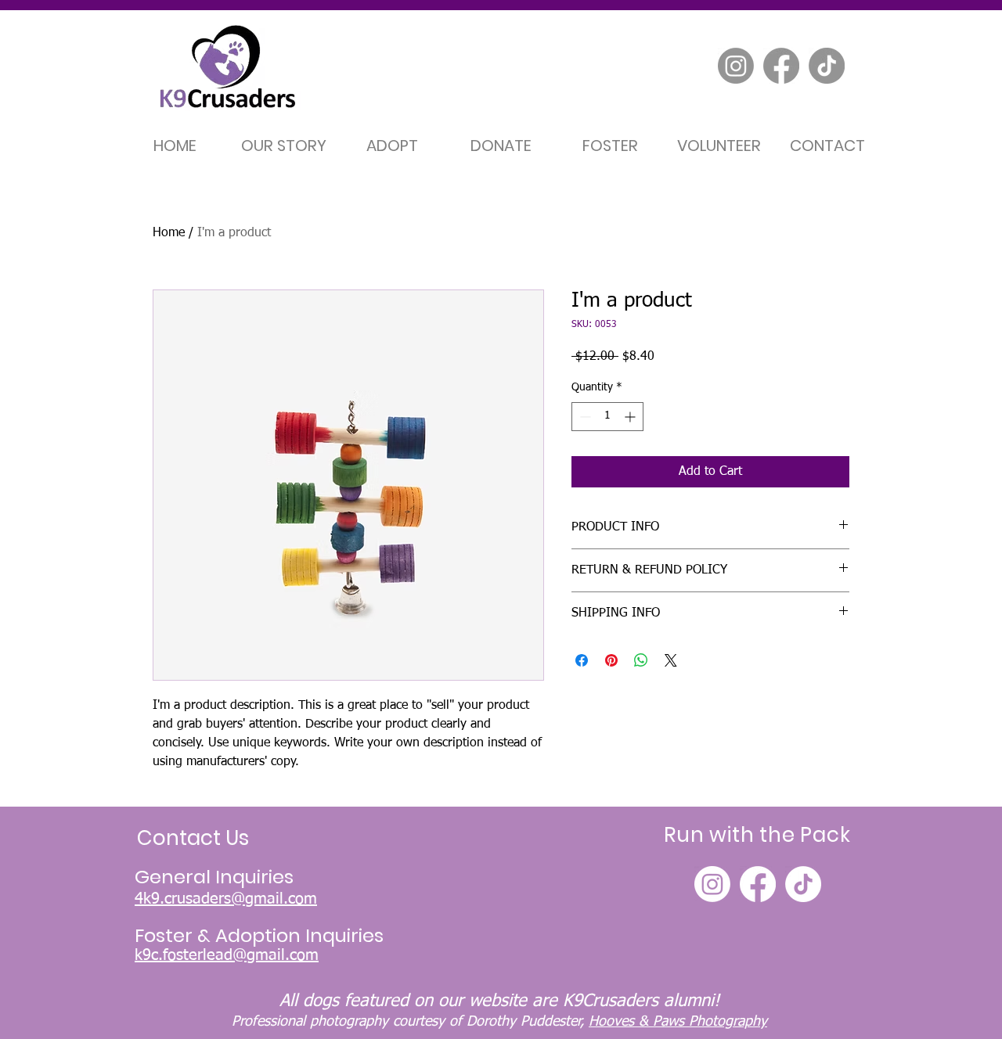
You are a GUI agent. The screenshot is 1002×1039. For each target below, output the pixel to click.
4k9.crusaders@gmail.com (226, 899)
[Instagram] (736, 66)
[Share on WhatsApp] (641, 660)
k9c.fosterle (175, 955)
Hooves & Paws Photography (678, 1022)
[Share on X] (670, 660)
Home (169, 233)
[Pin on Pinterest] (611, 660)
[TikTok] (827, 66)
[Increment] (631, 416)
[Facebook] (781, 66)
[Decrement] (583, 416)
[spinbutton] (607, 416)
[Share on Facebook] (581, 660)
